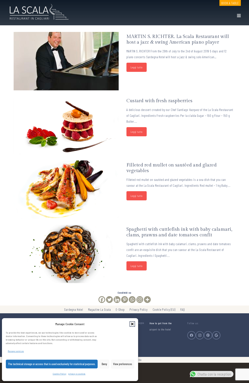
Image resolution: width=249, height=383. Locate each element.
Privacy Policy (139, 309)
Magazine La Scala (99, 309)
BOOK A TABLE (230, 3)
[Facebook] (101, 299)
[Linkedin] (117, 299)
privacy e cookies (76, 373)
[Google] (216, 335)
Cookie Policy (59, 373)
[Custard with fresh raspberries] (66, 125)
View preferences (122, 364)
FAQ (182, 309)
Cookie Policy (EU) (164, 309)
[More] (147, 299)
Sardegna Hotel (73, 309)
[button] (132, 324)
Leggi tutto (137, 67)
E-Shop (120, 309)
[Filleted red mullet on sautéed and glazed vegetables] (66, 189)
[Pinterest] (124, 299)
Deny (104, 364)
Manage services (16, 351)
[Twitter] (109, 299)
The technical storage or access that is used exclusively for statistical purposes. (52, 364)
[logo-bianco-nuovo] (38, 10)
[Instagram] (139, 299)
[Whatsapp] (132, 299)
